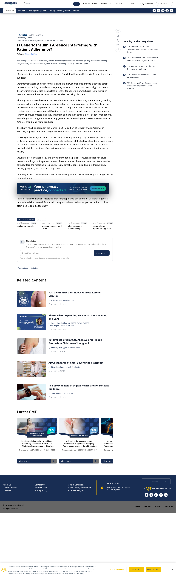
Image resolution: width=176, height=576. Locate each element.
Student (76, 11)
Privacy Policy (41, 490)
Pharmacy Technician (64, 11)
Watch (94, 4)
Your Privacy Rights (75, 490)
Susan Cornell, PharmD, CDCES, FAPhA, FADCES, (70, 323)
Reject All (136, 569)
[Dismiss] (106, 185)
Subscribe (101, 253)
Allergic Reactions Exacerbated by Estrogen (75, 227)
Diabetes (34, 268)
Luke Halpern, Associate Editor (63, 300)
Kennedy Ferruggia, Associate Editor (65, 347)
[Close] (172, 569)
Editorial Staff (41, 487)
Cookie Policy (79, 573)
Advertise (7, 490)
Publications (23, 268)
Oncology (52, 11)
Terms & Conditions (75, 484)
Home (137, 506)
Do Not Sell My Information (79, 487)
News (157, 506)
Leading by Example (25, 226)
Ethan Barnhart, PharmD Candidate (65, 367)
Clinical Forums (10, 487)
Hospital (44, 11)
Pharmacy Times (24, 37)
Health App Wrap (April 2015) (52, 227)
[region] (88, 569)
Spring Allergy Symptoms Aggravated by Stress (102, 227)
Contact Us (40, 484)
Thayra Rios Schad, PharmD (62, 393)
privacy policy (65, 258)
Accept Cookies (153, 569)
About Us (7, 484)
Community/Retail (33, 11)
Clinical (8, 10)
